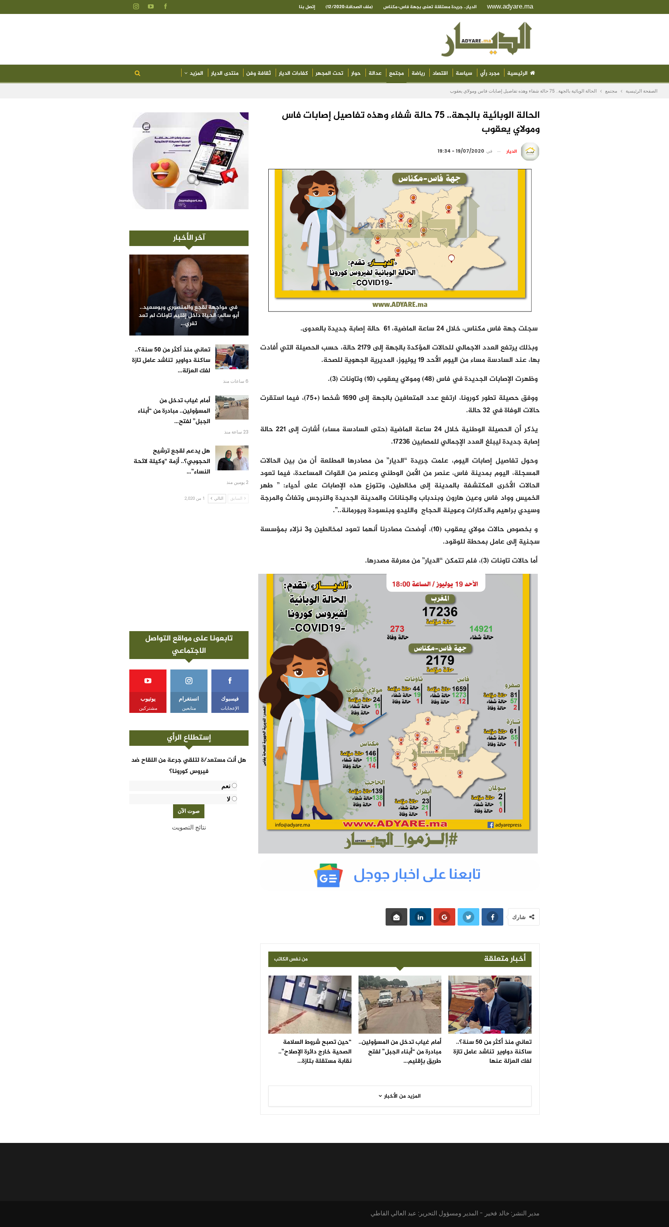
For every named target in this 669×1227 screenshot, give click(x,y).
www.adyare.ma (510, 6)
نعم (225, 786)
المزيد (196, 73)
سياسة (464, 73)
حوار (356, 73)
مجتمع (396, 73)
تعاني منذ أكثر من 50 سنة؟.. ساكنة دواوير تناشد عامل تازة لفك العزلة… (171, 360)
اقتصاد (440, 73)
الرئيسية (517, 73)
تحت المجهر (329, 73)
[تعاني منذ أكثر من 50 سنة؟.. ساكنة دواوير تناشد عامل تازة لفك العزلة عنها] (490, 1005)
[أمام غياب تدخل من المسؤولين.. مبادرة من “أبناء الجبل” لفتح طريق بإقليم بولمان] (400, 1005)
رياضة (418, 73)
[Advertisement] (189, 567)
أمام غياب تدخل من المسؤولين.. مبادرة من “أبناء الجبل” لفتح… (174, 411)
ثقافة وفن (258, 73)
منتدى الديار (224, 73)
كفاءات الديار (293, 73)
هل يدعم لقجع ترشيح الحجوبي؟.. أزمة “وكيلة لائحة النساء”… (172, 461)
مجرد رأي (489, 73)
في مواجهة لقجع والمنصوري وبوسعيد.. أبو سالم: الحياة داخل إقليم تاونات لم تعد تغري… (189, 316)
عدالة (375, 73)
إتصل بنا (307, 7)
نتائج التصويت (189, 827)
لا (228, 799)
